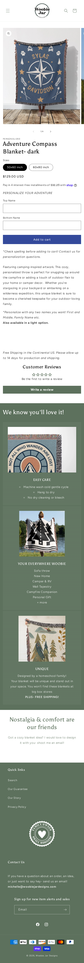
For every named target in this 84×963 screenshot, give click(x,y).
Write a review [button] (42, 389)
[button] (8, 10)
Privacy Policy (17, 807)
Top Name (9, 200)
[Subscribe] (65, 909)
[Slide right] (50, 131)
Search (12, 780)
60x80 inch (41, 167)
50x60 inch (15, 167)
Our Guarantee (18, 789)
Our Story (14, 798)
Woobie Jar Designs (47, 955)
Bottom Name (11, 217)
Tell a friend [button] (15, 343)
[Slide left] (33, 131)
